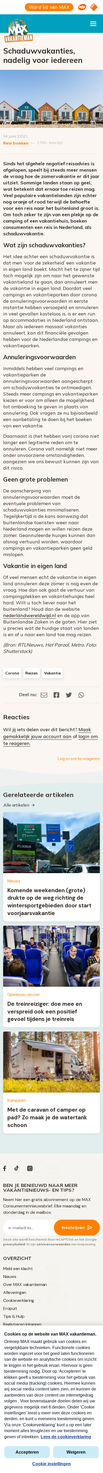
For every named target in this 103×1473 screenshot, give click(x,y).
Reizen (31, 673)
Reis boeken (16, 143)
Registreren (14, 1324)
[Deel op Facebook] (56, 694)
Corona (12, 673)
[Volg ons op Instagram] (29, 1169)
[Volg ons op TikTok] (17, 1169)
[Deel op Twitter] (69, 694)
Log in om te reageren (79, 758)
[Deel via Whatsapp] (81, 694)
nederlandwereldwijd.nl (29, 615)
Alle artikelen (16, 805)
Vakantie (52, 673)
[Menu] (93, 23)
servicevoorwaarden (53, 1244)
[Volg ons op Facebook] (4, 1169)
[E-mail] (44, 694)
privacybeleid (14, 1244)
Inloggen (33, 1324)
